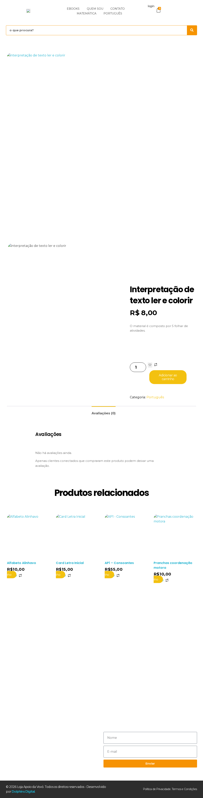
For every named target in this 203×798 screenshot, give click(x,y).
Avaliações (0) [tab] (104, 413)
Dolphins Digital (23, 791)
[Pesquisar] (192, 30)
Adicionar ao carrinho (168, 377)
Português (155, 397)
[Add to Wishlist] (150, 365)
